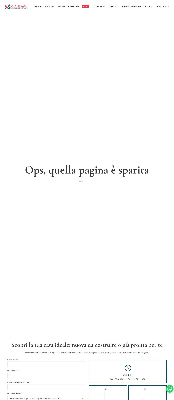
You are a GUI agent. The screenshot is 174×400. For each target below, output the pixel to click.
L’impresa (99, 6)
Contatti (162, 6)
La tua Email (12, 371)
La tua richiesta (14, 393)
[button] (169, 389)
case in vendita (43, 6)
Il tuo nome (12, 359)
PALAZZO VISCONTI (73, 6)
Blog (148, 6)
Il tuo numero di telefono (18, 382)
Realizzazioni (131, 6)
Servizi (113, 6)
